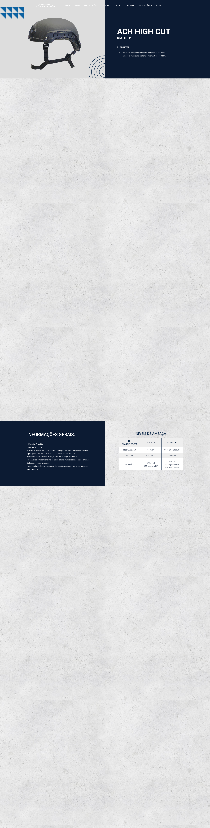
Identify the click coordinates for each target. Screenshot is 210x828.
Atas (158, 5)
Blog (118, 5)
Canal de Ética (145, 5)
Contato (129, 5)
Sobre (77, 5)
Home (67, 5)
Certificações (90, 5)
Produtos (106, 5)
